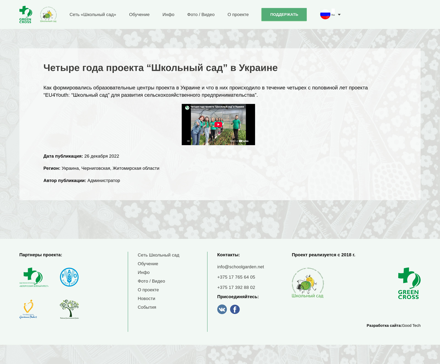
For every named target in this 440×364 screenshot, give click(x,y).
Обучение (139, 14)
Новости (146, 298)
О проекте (238, 14)
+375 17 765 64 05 (236, 277)
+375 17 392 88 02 (236, 287)
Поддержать (284, 14)
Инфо (168, 14)
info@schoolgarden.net (240, 266)
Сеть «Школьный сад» (93, 14)
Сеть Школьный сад (158, 254)
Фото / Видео (201, 14)
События (147, 307)
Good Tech (411, 325)
